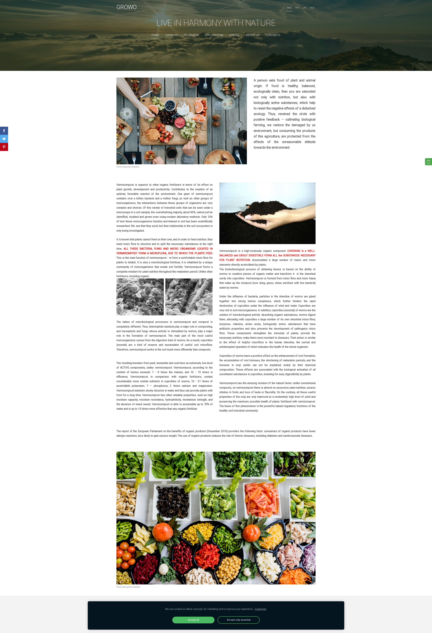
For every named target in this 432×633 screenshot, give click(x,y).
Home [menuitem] (155, 35)
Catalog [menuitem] (172, 35)
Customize (260, 609)
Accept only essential (238, 619)
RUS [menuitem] (312, 7)
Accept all (193, 619)
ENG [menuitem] (289, 7)
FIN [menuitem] (297, 7)
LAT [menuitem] (304, 7)
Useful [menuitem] (234, 35)
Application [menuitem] (214, 35)
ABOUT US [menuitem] (253, 35)
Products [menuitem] (191, 35)
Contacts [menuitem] (273, 35)
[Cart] (428, 161)
